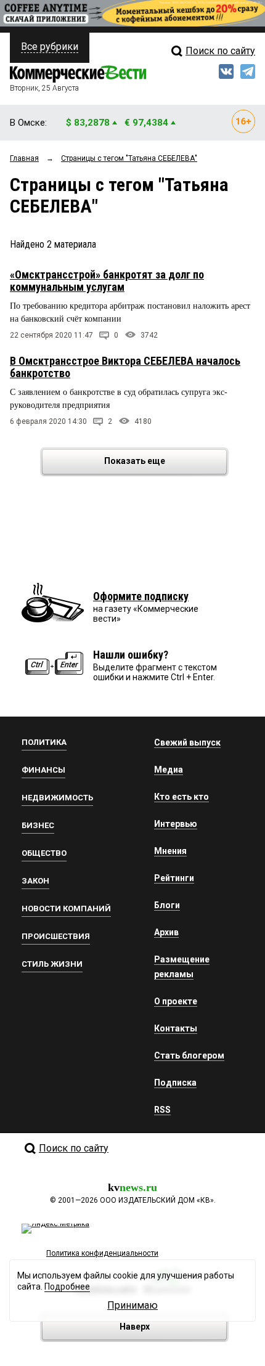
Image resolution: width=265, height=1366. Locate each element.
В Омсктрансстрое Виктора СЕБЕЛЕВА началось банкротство (125, 367)
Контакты (175, 1028)
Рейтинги (174, 878)
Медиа (168, 769)
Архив (166, 932)
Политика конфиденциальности (102, 1253)
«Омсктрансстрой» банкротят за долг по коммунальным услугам (107, 280)
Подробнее (67, 1286)
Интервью (175, 824)
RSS (162, 1110)
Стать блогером (189, 1055)
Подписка (175, 1083)
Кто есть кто (181, 797)
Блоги (167, 905)
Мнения (170, 851)
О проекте (175, 1001)
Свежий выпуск (187, 742)
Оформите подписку (141, 596)
